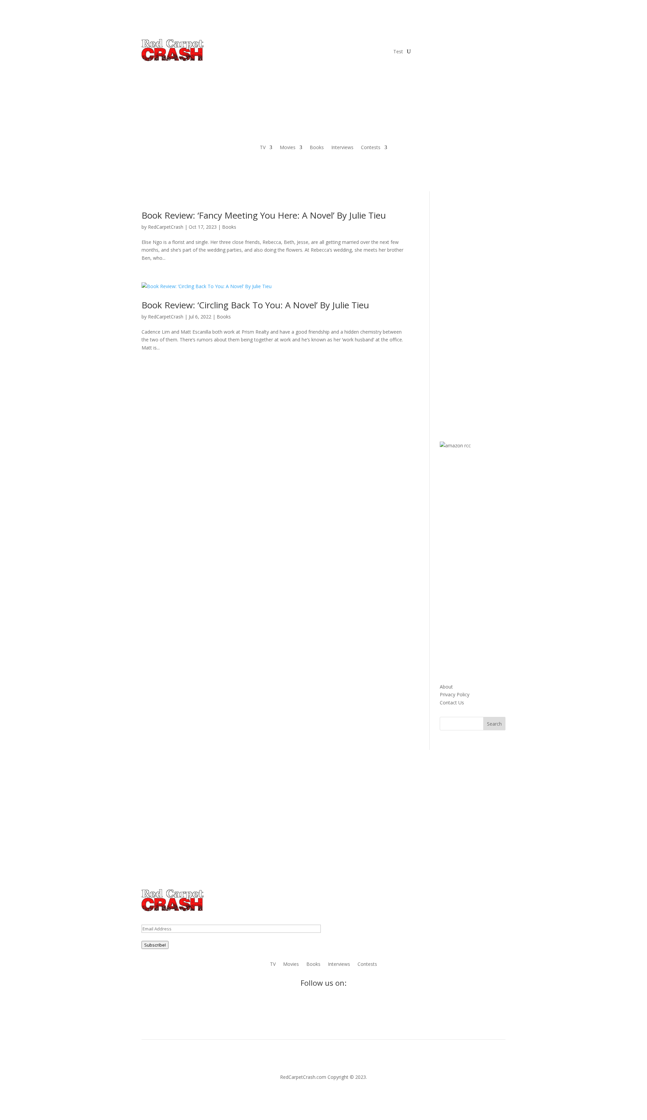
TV (263, 147)
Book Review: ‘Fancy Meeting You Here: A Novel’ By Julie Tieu (264, 215)
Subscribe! (155, 945)
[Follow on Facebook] (419, 44)
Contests (370, 147)
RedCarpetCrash (165, 227)
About (446, 686)
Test (398, 51)
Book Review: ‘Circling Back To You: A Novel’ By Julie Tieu (255, 305)
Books (317, 147)
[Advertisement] (490, 312)
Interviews (342, 147)
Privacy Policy (454, 694)
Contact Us (452, 702)
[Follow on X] (433, 44)
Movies (288, 147)
